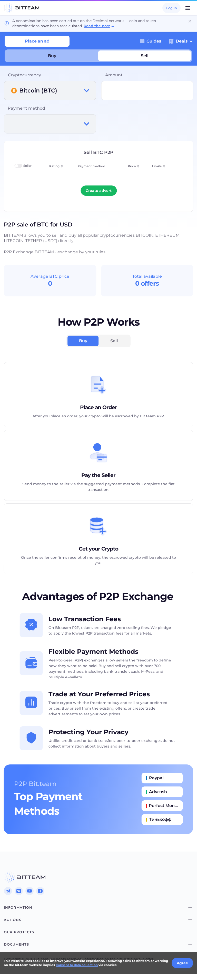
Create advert (99, 190)
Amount (114, 74)
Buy (52, 55)
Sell (145, 55)
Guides (153, 41)
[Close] (190, 21)
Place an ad (37, 41)
